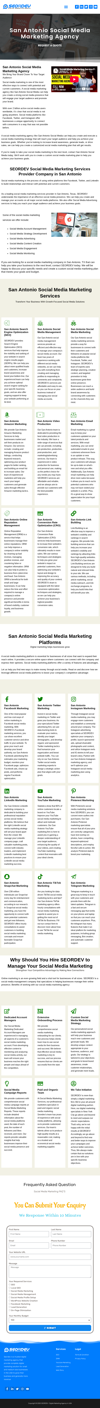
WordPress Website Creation (24, 1301)
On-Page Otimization (21, 1310)
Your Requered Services (20, 1281)
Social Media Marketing (22, 1291)
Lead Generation (19, 1307)
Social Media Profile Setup (23, 1297)
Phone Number (58, 1241)
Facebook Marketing (20, 1304)
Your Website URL (17, 1252)
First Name (14, 1229)
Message (13, 1263)
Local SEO (16, 1288)
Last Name (56, 1229)
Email (11, 1241)
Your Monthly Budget (19, 1316)
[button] (66, 7)
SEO (13, 1285)
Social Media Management (23, 1294)
